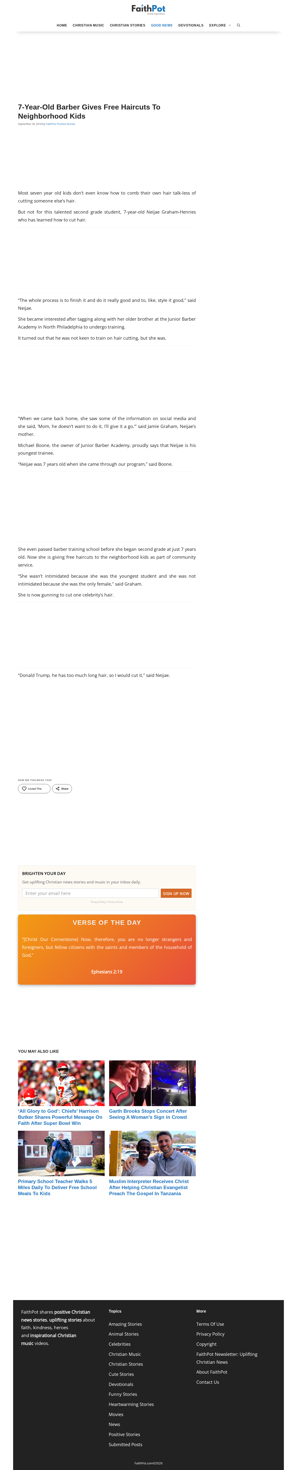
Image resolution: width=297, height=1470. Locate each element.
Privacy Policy (210, 1334)
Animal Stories (124, 1334)
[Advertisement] (148, 61)
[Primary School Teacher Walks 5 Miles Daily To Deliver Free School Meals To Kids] (61, 1172)
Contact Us (207, 1382)
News (114, 1424)
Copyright (206, 1344)
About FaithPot (211, 1372)
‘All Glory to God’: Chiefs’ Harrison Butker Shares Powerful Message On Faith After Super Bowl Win (60, 1117)
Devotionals (191, 25)
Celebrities (120, 1344)
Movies (116, 1414)
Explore (217, 25)
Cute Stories (121, 1374)
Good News (162, 25)
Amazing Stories (125, 1324)
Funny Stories (123, 1394)
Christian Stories (127, 25)
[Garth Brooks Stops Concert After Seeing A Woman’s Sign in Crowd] (152, 1102)
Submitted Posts (125, 1444)
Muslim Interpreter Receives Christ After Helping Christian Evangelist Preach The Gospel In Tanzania (149, 1187)
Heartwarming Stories (131, 1404)
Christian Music (88, 25)
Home (62, 25)
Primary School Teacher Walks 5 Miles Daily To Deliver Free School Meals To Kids (57, 1187)
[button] (238, 25)
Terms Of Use (210, 1324)
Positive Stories (66, 124)
